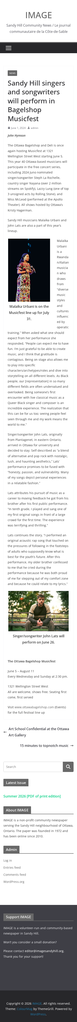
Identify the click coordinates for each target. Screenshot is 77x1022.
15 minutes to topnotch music (44, 745)
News (12, 73)
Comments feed (14, 875)
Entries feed (12, 867)
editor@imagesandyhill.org (44, 951)
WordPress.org (13, 882)
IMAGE (38, 15)
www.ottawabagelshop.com (34, 707)
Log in (7, 860)
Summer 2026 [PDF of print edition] (32, 796)
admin (34, 128)
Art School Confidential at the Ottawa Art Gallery (39, 732)
